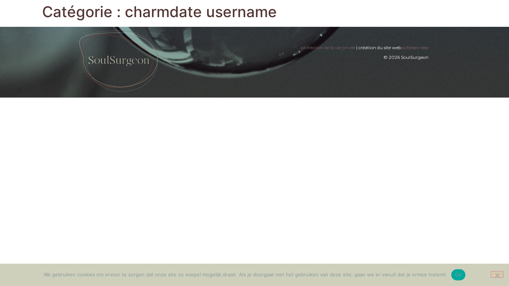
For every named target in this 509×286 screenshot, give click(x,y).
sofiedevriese (415, 47)
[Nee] (497, 274)
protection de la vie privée (328, 47)
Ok (458, 274)
